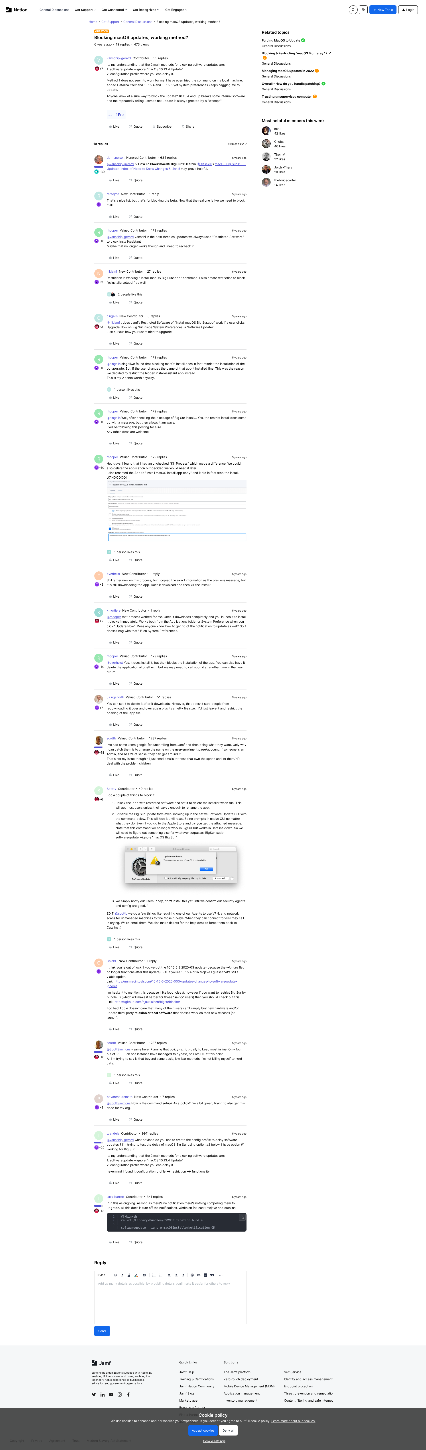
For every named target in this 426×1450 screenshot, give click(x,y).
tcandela (113, 1133)
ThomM (279, 154)
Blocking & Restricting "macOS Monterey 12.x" (296, 53)
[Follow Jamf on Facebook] (128, 1394)
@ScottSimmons (118, 1049)
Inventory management (240, 1400)
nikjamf (112, 271)
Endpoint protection (298, 1386)
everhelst (113, 574)
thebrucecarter (285, 180)
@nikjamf (113, 322)
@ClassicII (204, 164)
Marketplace (188, 1400)
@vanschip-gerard (120, 164)
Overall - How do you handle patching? (291, 83)
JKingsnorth (115, 697)
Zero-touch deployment (241, 1379)
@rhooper (114, 617)
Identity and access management (308, 1379)
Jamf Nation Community (196, 1386)
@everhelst (115, 662)
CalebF (112, 961)
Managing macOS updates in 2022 (288, 71)
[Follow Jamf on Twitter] (94, 1394)
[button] (382, 9)
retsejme (113, 194)
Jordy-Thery (283, 167)
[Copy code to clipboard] (242, 1217)
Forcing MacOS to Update (281, 40)
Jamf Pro (116, 114)
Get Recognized (144, 10)
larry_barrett (115, 1196)
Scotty (111, 788)
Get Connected (113, 10)
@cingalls (113, 364)
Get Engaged (175, 10)
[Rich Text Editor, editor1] (170, 1301)
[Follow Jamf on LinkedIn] (102, 1394)
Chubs (279, 141)
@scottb (121, 913)
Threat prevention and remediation (309, 1393)
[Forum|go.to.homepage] (17, 9)
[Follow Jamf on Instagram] (120, 1394)
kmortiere (113, 610)
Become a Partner (192, 1407)
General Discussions (54, 10)
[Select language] (363, 9)
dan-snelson (115, 157)
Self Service (292, 1372)
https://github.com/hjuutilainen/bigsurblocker (147, 1002)
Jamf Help (186, 1372)
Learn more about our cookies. (293, 1421)
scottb (111, 738)
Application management (242, 1393)
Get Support (84, 10)
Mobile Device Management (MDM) (249, 1386)
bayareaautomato (119, 1097)
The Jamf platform (237, 1372)
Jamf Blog (186, 1393)
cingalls (112, 316)
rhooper (112, 230)
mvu (277, 129)
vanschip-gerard (119, 58)
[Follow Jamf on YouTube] (111, 1394)
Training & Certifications (196, 1379)
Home (93, 22)
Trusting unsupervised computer (287, 96)
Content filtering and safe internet (308, 1400)
